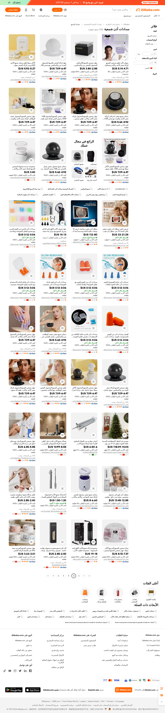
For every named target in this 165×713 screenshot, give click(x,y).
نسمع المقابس (85, 189)
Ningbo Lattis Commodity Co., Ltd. (84, 559)
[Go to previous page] (89, 575)
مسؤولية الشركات (153, 650)
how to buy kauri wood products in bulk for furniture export (86, 622)
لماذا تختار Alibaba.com (151, 640)
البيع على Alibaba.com (23, 640)
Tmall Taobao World (70, 701)
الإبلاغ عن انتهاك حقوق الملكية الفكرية (53, 661)
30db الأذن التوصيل (20, 611)
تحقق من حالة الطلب (24, 650)
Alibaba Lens (150, 690)
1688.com (56, 701)
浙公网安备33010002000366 (125, 709)
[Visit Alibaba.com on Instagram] (14, 670)
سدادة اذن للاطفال (65, 617)
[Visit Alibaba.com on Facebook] (30, 670)
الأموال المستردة (57, 655)
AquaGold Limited (28, 511)
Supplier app (93, 690)
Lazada (82, 701)
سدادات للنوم (150, 611)
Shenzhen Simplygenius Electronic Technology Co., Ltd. (22, 244)
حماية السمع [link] (75, 24)
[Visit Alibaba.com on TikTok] (4, 670)
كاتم (18, 617)
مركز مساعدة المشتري (55, 640)
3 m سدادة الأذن (102, 189)
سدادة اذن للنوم (32, 617)
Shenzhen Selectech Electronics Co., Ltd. (115, 245)
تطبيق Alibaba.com (51, 690)
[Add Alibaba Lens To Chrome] (123, 689)
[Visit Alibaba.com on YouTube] (9, 670)
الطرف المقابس (48, 195)
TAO (102, 701)
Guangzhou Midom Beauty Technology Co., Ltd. (115, 506)
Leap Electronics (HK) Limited (54, 243)
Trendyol (109, 701)
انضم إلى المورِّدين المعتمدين (21, 655)
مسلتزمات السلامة (113, 24)
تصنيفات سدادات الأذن (131, 611)
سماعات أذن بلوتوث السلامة (26, 195)
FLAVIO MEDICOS (90, 452)
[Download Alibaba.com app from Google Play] (14, 689)
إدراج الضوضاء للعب (118, 195)
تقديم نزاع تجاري (58, 650)
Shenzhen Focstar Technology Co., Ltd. (53, 511)
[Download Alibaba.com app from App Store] (33, 689)
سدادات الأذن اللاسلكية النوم (70, 195)
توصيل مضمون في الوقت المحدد (116, 650)
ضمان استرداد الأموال (120, 645)
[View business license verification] (106, 709)
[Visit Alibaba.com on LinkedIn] (25, 670)
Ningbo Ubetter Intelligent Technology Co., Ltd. (53, 452)
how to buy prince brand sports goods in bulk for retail (134, 622)
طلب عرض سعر (90, 645)
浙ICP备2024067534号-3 (148, 709)
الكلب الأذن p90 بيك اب (77, 611)
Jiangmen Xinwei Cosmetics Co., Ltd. (22, 177)
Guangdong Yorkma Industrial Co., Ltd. (84, 506)
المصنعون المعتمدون (88, 640)
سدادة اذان (48, 617)
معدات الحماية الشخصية (93, 24)
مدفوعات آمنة (122, 640)
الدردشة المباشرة (57, 645)
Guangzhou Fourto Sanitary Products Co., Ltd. (115, 80)
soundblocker (120, 189)
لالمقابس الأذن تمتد (56, 611)
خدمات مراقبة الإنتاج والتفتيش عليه (115, 660)
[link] (161, 688)
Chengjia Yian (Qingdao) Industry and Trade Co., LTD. (115, 452)
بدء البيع (29, 645)
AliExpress (46, 701)
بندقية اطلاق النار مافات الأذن (120, 617)
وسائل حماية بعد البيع (120, 655)
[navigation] (145, 300)
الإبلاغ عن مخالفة (57, 667)
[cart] (33, 10)
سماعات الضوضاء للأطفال (145, 617)
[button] (65, 9)
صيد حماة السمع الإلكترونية (31, 189)
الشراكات (28, 660)
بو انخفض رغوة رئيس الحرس (95, 195)
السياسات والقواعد (121, 665)
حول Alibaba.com (153, 635)
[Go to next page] (48, 575)
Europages (120, 701)
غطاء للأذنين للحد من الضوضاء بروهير (104, 611)
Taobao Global (93, 701)
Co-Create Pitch (153, 645)
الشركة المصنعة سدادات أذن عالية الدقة (60, 189)
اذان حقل (82, 617)
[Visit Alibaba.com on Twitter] (20, 670)
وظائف (157, 655)
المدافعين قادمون (97, 617)
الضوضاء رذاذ (38, 611)
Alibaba (126, 24)
